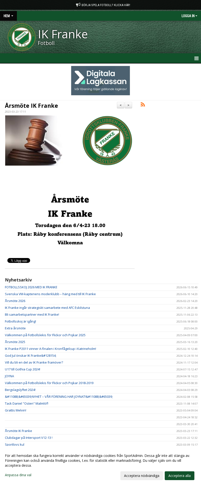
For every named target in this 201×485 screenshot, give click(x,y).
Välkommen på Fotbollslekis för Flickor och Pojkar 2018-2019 (49, 383)
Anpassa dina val (18, 475)
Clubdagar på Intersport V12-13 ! (28, 437)
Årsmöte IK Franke (31, 105)
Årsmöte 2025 (15, 342)
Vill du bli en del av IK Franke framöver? (34, 362)
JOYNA (9, 376)
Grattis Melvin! (15, 410)
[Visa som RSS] (143, 105)
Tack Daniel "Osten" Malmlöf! (26, 403)
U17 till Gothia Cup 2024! (22, 369)
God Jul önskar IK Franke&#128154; (30, 355)
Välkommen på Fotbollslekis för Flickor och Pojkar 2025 (45, 335)
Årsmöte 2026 (15, 301)
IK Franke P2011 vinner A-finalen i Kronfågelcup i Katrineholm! (50, 348)
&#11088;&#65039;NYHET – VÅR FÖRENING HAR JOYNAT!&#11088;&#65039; (59, 396)
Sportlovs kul (14, 444)
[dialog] (100, 465)
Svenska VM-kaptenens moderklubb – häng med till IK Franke (50, 294)
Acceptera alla (179, 475)
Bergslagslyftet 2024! (20, 390)
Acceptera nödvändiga (141, 475)
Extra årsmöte (15, 328)
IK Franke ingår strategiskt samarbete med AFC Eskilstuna (47, 307)
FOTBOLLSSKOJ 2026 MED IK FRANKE (31, 287)
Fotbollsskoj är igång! (20, 321)
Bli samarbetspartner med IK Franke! (32, 314)
